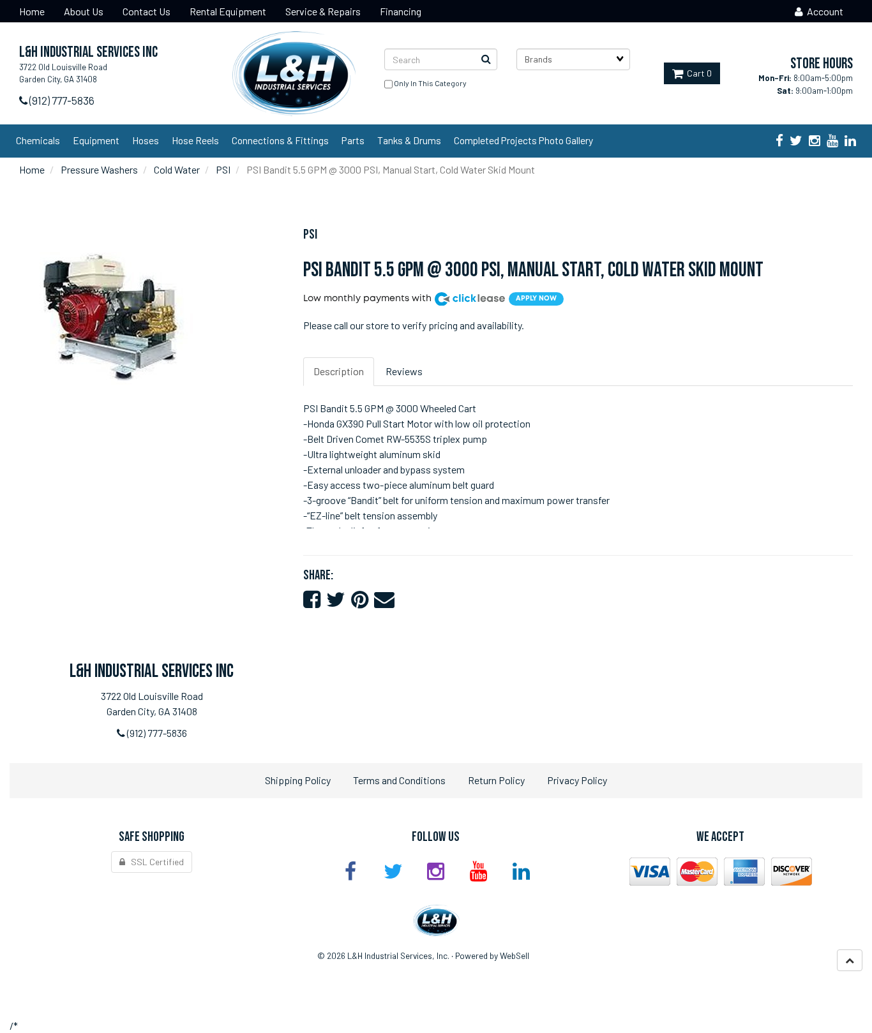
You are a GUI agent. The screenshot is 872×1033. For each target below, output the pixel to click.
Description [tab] (338, 371)
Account (823, 11)
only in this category (430, 82)
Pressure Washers (99, 169)
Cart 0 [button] (697, 73)
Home (32, 169)
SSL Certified (154, 861)
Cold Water (177, 169)
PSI (223, 169)
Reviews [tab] (404, 371)
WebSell (514, 955)
